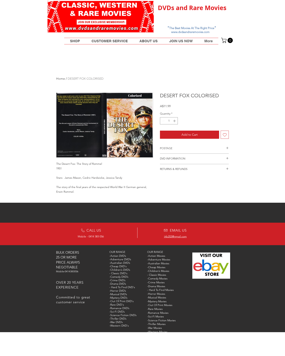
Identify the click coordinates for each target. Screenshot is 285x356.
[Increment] (174, 120)
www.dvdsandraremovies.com (190, 32)
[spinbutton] (168, 120)
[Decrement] (163, 120)
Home (60, 78)
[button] (227, 40)
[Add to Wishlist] (225, 135)
